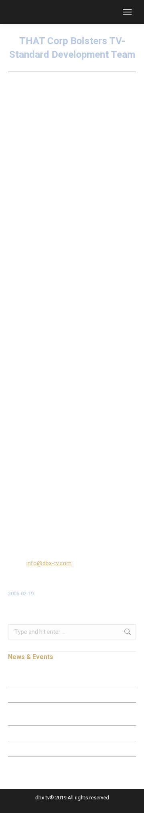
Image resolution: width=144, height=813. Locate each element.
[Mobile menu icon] (127, 12)
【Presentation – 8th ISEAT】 (40, 695)
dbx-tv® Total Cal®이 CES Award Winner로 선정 (60, 733)
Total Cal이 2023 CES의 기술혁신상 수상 (51, 749)
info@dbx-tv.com (49, 563)
